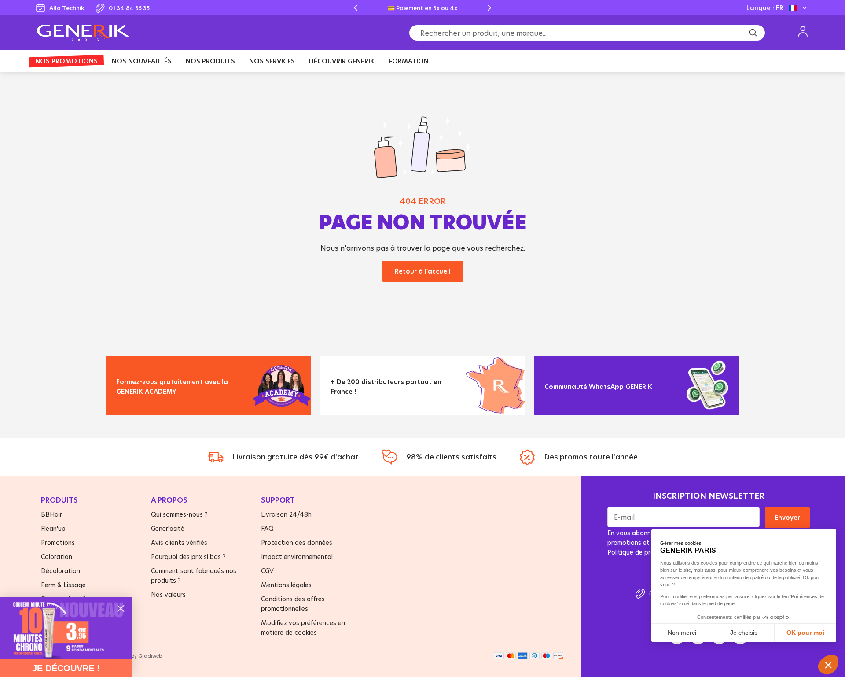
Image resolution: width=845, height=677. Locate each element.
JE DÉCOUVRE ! (66, 668)
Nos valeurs (168, 594)
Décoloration (60, 570)
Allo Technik (66, 8)
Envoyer (787, 517)
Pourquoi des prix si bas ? (188, 556)
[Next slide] (489, 7)
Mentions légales (286, 585)
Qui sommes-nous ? (179, 514)
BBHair (51, 514)
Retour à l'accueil (423, 271)
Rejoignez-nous (576, 397)
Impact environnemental (297, 556)
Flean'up (53, 528)
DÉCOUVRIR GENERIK (342, 61)
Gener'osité (167, 528)
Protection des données (296, 542)
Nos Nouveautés (142, 61)
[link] (66, 628)
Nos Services (272, 61)
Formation (409, 61)
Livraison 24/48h (286, 514)
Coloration (56, 556)
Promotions (58, 542)
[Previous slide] (355, 7)
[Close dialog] (121, 608)
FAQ (267, 528)
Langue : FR (764, 8)
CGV (267, 570)
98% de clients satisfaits (451, 457)
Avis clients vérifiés (179, 542)
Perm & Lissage (63, 585)
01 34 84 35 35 (129, 8)
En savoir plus (145, 402)
